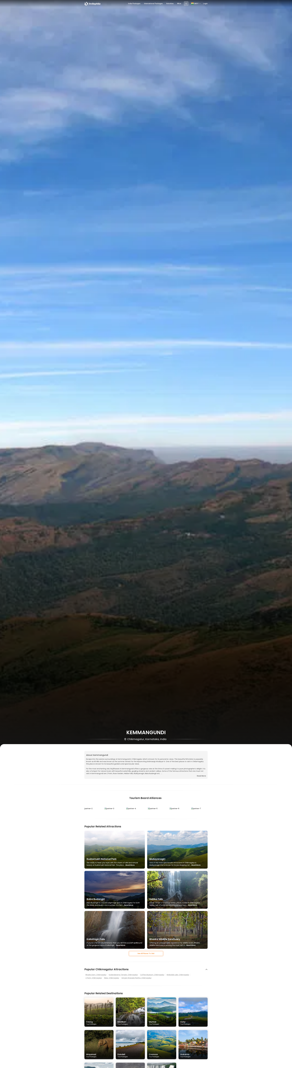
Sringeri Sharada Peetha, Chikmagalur (136, 978)
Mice (179, 3)
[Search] (186, 3)
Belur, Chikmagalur (111, 978)
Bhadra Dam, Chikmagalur (96, 975)
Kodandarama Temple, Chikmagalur (123, 975)
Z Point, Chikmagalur (94, 978)
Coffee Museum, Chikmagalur (152, 975)
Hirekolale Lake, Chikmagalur (178, 975)
